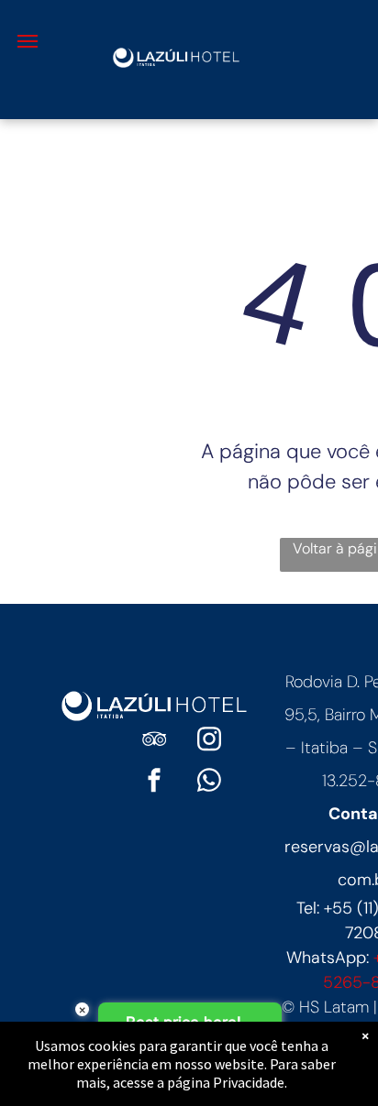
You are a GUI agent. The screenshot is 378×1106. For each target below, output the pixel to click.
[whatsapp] (209, 783)
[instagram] (209, 741)
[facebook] (154, 783)
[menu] (27, 41)
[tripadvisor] (154, 741)
